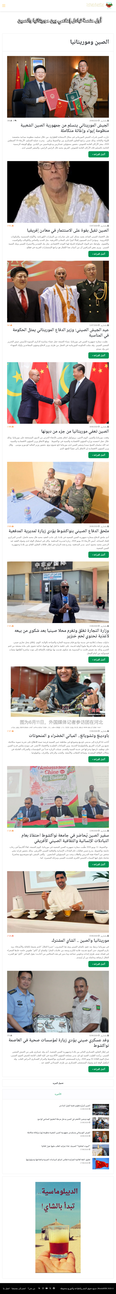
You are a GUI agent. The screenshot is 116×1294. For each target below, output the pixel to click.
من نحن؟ (31, 1288)
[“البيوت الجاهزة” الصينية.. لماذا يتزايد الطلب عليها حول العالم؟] (100, 1150)
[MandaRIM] (99, 5)
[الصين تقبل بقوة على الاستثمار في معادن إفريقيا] (58, 192)
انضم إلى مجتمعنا (19, 1288)
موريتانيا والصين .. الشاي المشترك (80, 941)
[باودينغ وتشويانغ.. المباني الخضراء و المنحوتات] (58, 697)
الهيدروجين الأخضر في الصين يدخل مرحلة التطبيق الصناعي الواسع (64, 1119)
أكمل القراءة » (98, 154)
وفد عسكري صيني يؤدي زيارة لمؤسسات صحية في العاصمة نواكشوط (59, 1043)
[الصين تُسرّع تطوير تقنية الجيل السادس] (100, 1109)
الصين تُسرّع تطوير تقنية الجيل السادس (74, 1106)
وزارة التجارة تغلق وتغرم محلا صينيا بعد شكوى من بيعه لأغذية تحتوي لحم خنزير (61, 633)
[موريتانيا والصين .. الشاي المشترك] (58, 902)
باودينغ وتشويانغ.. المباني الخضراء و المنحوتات (69, 736)
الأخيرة (58, 1094)
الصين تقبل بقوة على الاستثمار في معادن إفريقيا (68, 230)
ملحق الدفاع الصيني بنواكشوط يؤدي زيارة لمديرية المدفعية (59, 531)
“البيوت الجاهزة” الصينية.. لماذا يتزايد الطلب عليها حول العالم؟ (65, 1146)
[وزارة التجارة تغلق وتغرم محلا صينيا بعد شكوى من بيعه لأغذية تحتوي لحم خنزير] (58, 592)
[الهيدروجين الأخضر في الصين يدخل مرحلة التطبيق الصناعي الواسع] (100, 1123)
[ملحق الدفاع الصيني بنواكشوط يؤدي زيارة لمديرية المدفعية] (58, 493)
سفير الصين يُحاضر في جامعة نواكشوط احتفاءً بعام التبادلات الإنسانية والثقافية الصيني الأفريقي (65, 838)
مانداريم (104, 121)
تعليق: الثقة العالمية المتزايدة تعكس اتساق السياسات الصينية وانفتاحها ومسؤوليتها (58, 1160)
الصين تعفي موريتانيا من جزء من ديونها (75, 431)
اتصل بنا (6, 1288)
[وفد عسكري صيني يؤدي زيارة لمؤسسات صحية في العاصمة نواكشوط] (58, 1002)
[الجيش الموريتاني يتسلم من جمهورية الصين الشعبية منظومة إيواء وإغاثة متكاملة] (58, 87)
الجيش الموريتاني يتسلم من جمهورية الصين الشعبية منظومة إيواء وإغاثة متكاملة (65, 128)
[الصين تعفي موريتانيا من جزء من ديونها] (58, 393)
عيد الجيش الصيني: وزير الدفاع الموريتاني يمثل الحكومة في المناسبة (61, 332)
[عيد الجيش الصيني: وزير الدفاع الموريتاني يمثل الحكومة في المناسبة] (58, 291)
